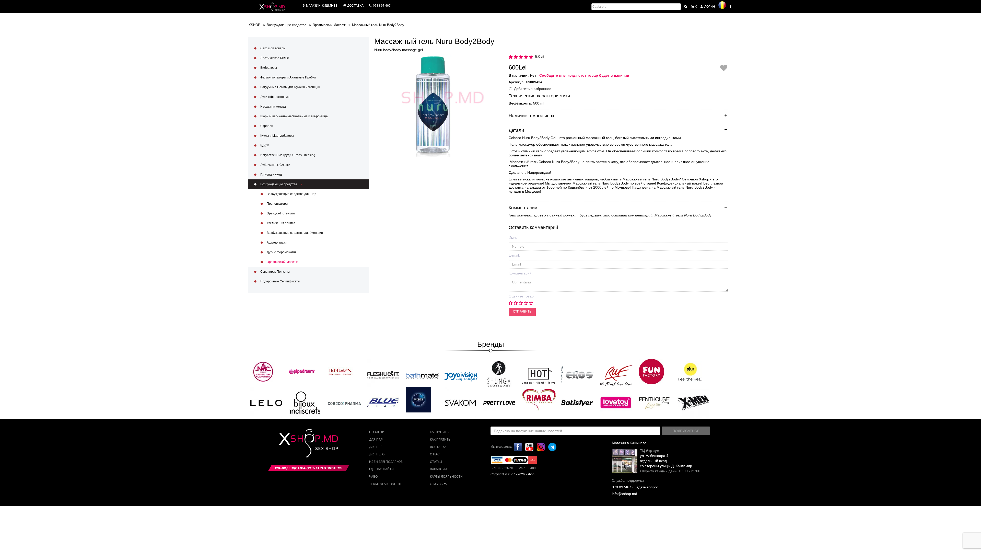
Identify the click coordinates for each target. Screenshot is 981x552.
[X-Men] (693, 402)
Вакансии (438, 469)
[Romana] (722, 5)
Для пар (376, 439)
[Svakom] (460, 402)
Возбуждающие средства (279, 184)
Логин (709, 6)
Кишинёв (321, 5)
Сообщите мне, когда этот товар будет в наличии (584, 75)
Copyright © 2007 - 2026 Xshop (512, 474)
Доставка (438, 447)
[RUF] (616, 375)
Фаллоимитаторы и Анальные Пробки (288, 77)
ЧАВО (373, 476)
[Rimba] (539, 399)
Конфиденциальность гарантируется (309, 468)
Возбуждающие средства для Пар (291, 194)
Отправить (522, 311)
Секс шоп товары (273, 48)
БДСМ (264, 145)
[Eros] (577, 375)
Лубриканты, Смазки (275, 165)
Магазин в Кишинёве (629, 443)
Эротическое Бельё (274, 58)
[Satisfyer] (577, 402)
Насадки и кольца (273, 106)
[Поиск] (686, 6)
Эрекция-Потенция (280, 213)
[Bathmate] (422, 375)
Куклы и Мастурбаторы (277, 135)
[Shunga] (498, 374)
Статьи (436, 462)
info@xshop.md (624, 494)
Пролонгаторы (277, 203)
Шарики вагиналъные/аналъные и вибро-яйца (294, 116)
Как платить (440, 439)
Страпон (266, 126)
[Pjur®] (690, 371)
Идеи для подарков (386, 462)
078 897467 (621, 487)
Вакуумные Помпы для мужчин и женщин (290, 87)
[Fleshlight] (383, 374)
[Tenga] (341, 371)
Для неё (376, 447)
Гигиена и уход (271, 174)
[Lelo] (266, 402)
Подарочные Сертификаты (280, 281)
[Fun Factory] (651, 371)
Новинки (376, 432)
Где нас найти (381, 469)
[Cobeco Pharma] (344, 403)
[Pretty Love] (499, 402)
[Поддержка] (730, 6)
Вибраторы (268, 68)
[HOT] (538, 375)
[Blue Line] (383, 402)
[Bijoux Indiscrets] (305, 402)
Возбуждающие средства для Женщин (294, 233)
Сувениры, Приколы (275, 271)
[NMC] (263, 371)
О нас (435, 454)
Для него (376, 454)
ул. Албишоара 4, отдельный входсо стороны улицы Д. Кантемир (666, 461)
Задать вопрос (646, 487)
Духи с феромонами (274, 97)
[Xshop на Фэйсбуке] (517, 446)
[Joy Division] (461, 375)
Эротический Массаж (282, 262)
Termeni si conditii (385, 484)
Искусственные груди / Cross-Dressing (287, 155)
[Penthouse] (655, 402)
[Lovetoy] (616, 402)
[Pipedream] (302, 371)
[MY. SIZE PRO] (418, 399)
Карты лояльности (446, 476)
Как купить (439, 432)
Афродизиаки (276, 242)
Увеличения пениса (280, 223)
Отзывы (437, 484)
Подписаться (685, 431)
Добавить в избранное (532, 89)
